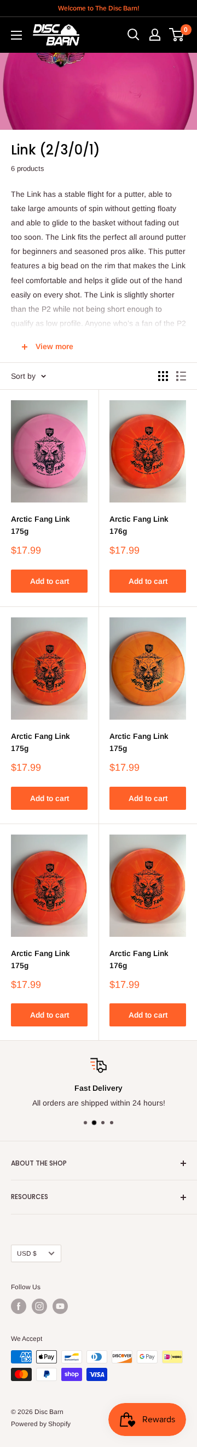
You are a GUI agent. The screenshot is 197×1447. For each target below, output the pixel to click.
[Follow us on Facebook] (18, 1306)
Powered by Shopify (41, 1424)
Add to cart (49, 581)
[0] (177, 34)
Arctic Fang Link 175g (40, 525)
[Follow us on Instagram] (39, 1306)
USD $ (27, 1253)
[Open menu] (16, 35)
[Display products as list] (181, 376)
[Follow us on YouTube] (60, 1306)
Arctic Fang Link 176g (139, 525)
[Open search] (134, 35)
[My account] (154, 35)
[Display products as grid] (163, 376)
